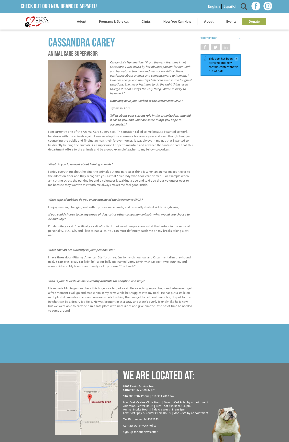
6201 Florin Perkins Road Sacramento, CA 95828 (139, 388)
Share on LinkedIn (226, 47)
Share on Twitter (215, 47)
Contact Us (130, 425)
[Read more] (77, 92)
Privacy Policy (147, 425)
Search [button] (243, 6)
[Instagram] (267, 6)
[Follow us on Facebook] (255, 6)
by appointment (197, 402)
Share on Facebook (205, 47)
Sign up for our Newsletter (140, 432)
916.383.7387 (131, 396)
